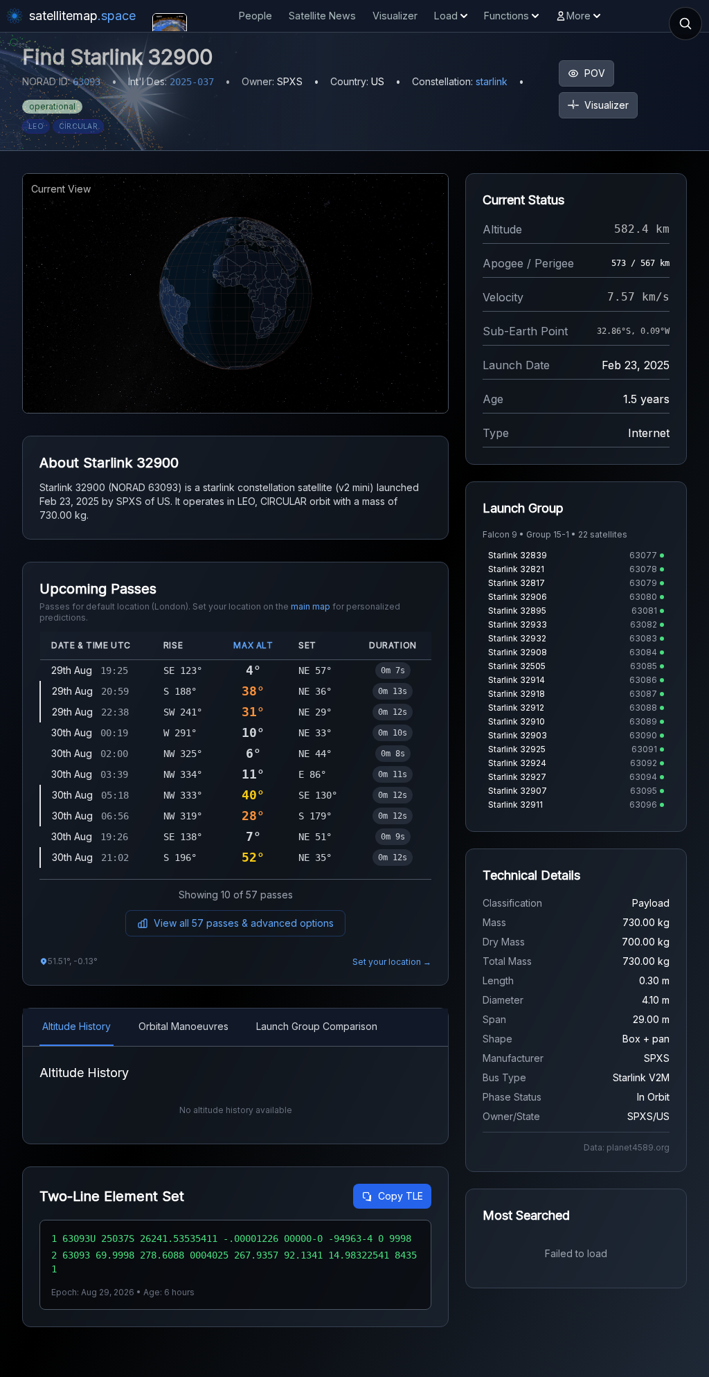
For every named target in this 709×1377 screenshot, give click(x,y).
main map (310, 606)
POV (594, 73)
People (255, 15)
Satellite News (322, 15)
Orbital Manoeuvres (183, 1026)
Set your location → (391, 962)
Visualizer (395, 15)
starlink (492, 81)
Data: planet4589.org (627, 1147)
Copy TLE (400, 1196)
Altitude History (76, 1026)
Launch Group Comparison (316, 1026)
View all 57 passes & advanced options (244, 923)
